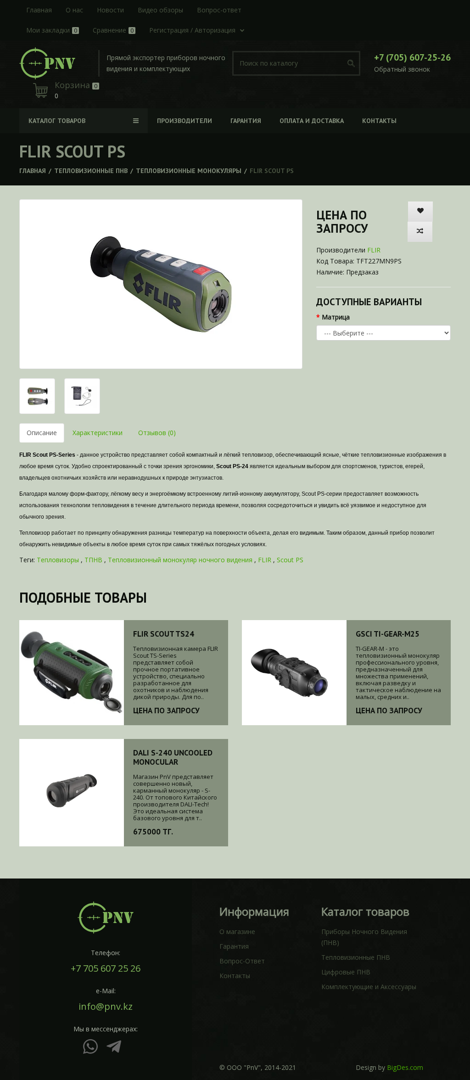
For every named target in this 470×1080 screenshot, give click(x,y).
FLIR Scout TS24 (163, 633)
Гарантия (234, 946)
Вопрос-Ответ (242, 961)
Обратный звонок (402, 69)
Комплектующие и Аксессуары (368, 986)
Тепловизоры (58, 559)
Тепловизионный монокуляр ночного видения (180, 559)
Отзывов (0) (157, 432)
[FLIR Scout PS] (160, 284)
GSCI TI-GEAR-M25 (388, 633)
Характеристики (98, 432)
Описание (42, 432)
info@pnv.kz (105, 1006)
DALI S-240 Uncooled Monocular (173, 757)
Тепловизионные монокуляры (188, 171)
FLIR (373, 250)
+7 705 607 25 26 (105, 968)
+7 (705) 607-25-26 (412, 57)
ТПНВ (93, 559)
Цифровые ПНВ (345, 972)
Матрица (336, 317)
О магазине (237, 931)
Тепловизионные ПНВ (91, 171)
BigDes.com (405, 1067)
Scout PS (290, 559)
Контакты (234, 975)
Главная (32, 171)
